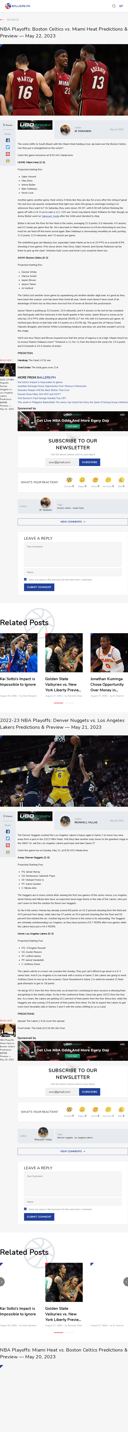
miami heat (78, 508)
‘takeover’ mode (50, 216)
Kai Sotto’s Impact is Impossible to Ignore (40, 382)
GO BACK (13, 19)
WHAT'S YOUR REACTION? (39, 482)
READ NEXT (6, 360)
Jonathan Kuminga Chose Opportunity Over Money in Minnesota (52, 386)
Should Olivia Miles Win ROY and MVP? (39, 394)
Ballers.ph (46, 377)
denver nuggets (65, 1137)
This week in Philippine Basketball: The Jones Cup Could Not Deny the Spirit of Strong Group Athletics (73, 402)
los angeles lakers (83, 1137)
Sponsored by (27, 408)
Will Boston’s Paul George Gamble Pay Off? (42, 398)
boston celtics (64, 508)
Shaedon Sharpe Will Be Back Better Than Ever (43, 390)
